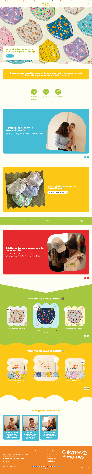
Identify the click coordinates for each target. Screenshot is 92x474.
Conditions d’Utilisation (53, 452)
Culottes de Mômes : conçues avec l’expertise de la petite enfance (12, 435)
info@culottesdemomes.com (10, 456)
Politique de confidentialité (51, 461)
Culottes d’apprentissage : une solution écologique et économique (30, 436)
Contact (35, 455)
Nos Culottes (36, 450)
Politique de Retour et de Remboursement (52, 457)
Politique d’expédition (52, 455)
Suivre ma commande (38, 452)
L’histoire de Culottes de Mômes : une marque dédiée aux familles (49, 435)
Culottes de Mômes (11, 466)
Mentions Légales (51, 450)
